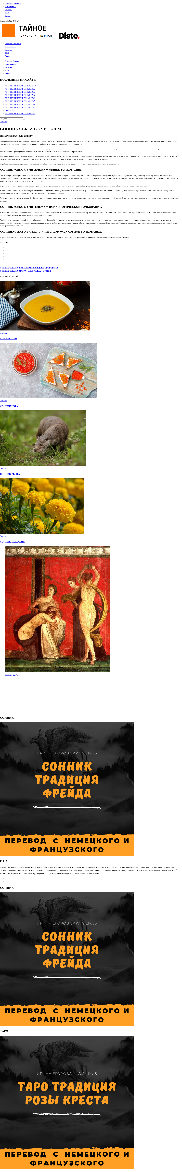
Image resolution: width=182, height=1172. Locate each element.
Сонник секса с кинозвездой (29, 267)
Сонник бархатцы (12, 541)
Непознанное (10, 6)
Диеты (8, 16)
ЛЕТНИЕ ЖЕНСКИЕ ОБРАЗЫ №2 (20, 113)
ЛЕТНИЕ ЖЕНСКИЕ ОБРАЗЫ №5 (20, 101)
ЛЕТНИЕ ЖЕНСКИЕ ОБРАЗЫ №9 (20, 88)
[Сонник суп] (45, 329)
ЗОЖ (7, 12)
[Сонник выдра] (43, 465)
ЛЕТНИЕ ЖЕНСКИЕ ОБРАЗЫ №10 (20, 85)
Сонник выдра (10, 474)
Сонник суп (10, 110)
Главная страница (13, 3)
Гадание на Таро (12, 674)
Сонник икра (9, 406)
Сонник (3, 121)
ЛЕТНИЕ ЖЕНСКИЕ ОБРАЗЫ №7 (20, 95)
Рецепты (8, 9)
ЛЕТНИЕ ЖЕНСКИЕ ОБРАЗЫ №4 (20, 104)
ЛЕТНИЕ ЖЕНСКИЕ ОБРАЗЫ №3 (20, 107)
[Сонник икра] (48, 397)
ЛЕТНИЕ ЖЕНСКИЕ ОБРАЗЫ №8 (20, 92)
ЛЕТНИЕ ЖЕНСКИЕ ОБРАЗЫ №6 (20, 98)
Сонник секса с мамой (25, 270)
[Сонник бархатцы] (42, 533)
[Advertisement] (74, 695)
